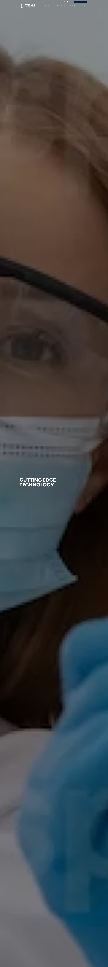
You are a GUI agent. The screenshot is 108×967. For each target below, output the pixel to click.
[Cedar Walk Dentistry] (28, 6)
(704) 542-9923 (69, 2)
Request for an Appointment (80, 2)
